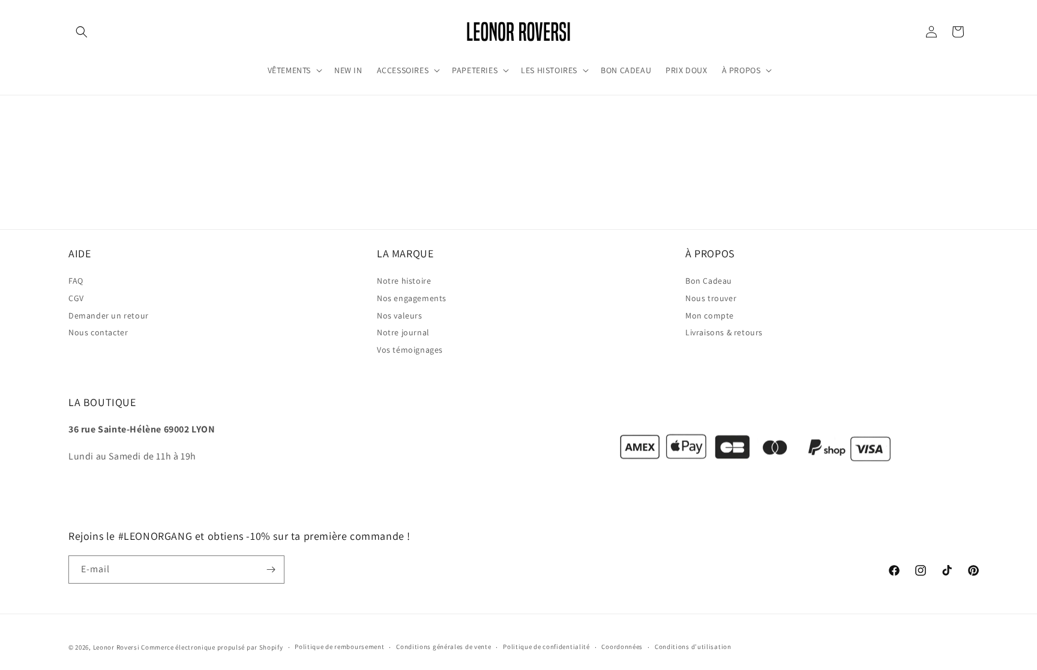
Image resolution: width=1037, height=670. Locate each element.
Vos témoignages (410, 350)
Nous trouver (710, 298)
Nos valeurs (399, 315)
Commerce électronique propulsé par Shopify (212, 647)
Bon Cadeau (708, 281)
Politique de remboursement (339, 646)
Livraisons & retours (724, 333)
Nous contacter (98, 333)
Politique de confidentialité (546, 646)
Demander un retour (108, 315)
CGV (76, 298)
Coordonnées (622, 646)
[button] (81, 32)
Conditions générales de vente (443, 646)
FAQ (75, 281)
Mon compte (709, 315)
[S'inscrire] (270, 569)
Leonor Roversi (116, 647)
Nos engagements (411, 298)
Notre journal (403, 333)
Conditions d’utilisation (693, 646)
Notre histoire (404, 281)
